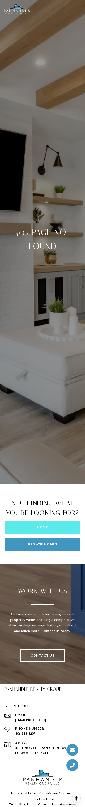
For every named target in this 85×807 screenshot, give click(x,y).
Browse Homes (42, 544)
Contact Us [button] (42, 655)
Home (42, 527)
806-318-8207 (25, 733)
